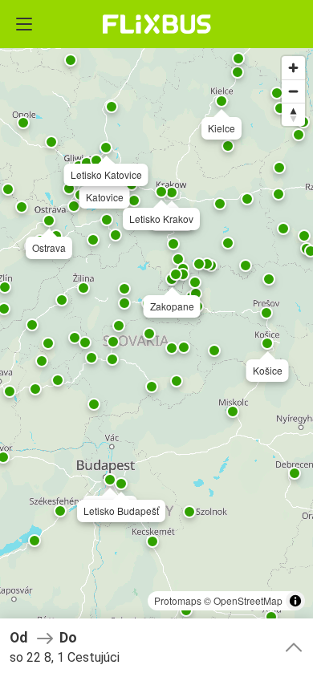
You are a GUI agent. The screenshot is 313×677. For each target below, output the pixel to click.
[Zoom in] (293, 67)
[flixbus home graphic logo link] (157, 24)
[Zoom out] (293, 91)
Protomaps (177, 600)
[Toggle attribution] (295, 600)
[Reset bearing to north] (293, 114)
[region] (156, 338)
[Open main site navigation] (24, 24)
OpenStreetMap (248, 600)
